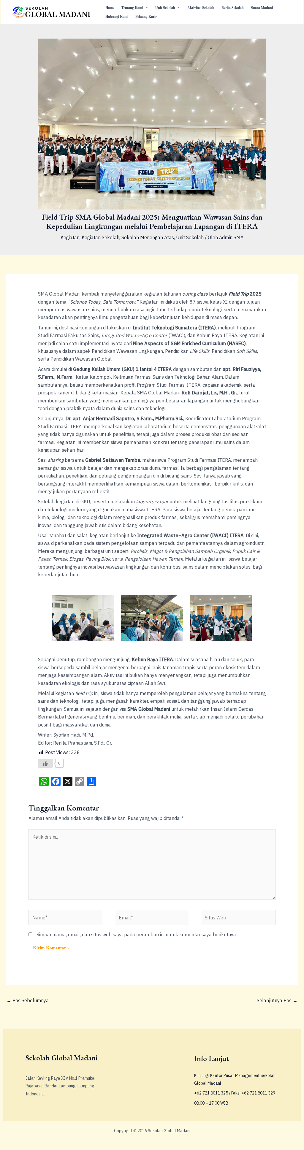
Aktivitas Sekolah (200, 7)
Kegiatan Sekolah (100, 237)
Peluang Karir (146, 16)
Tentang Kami (132, 7)
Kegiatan (70, 237)
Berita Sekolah (232, 7)
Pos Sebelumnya (28, 1000)
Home (109, 7)
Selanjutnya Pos (277, 1000)
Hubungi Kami (116, 16)
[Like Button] (45, 763)
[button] (145, 7)
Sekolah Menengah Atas (147, 237)
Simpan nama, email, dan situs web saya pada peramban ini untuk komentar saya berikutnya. (137, 935)
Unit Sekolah (165, 7)
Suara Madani (262, 7)
